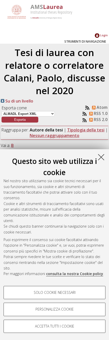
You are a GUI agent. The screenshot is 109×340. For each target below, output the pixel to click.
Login (103, 35)
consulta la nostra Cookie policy (74, 273)
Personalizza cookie (54, 309)
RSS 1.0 (100, 113)
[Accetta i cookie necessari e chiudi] (101, 157)
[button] (20, 120)
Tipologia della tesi (85, 130)
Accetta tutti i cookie (54, 326)
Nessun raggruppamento (54, 135)
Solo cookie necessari (55, 292)
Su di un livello (18, 101)
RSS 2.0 (100, 119)
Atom (101, 107)
